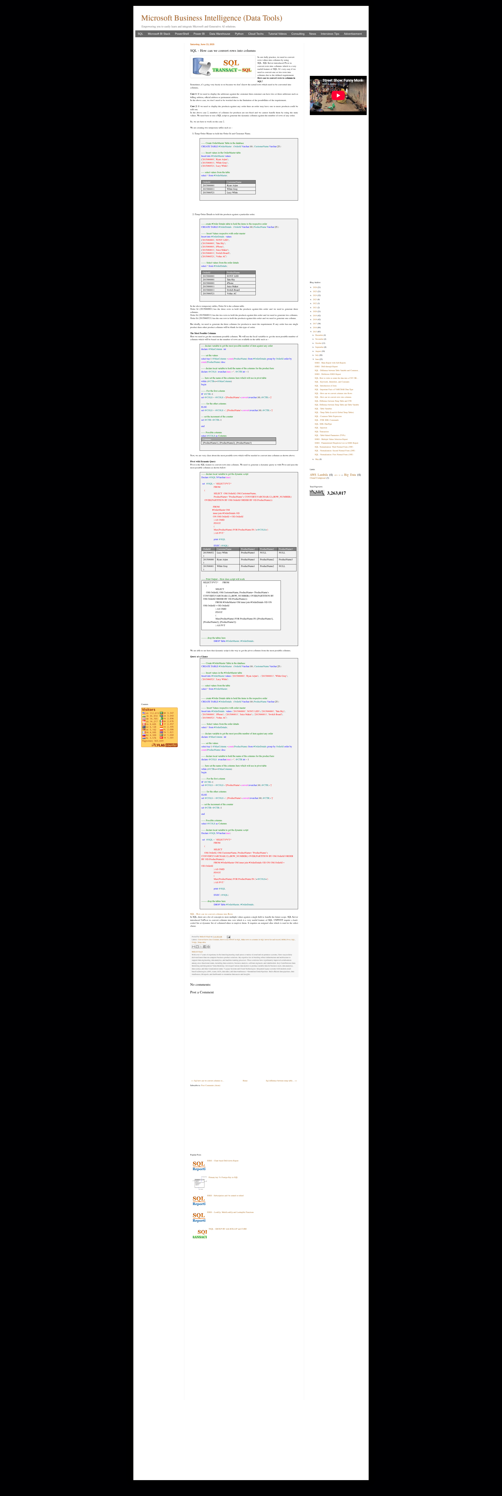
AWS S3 (337, 475)
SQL (140, 33)
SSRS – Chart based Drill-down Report (222, 1160)
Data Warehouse (219, 33)
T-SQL (194, 942)
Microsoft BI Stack (159, 33)
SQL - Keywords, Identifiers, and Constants (332, 381)
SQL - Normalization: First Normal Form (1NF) (334, 454)
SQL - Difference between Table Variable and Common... (337, 370)
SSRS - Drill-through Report (326, 366)
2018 (315, 319)
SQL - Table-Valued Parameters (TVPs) (330, 435)
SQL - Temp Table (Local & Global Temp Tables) (334, 412)
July (317, 355)
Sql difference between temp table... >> (281, 1080)
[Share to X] (201, 947)
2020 (315, 311)
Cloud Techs (256, 33)
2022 (315, 303)
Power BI (199, 33)
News (312, 33)
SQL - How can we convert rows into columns (333, 397)
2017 (315, 323)
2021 (315, 307)
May (317, 459)
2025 (315, 291)
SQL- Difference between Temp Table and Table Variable (337, 404)
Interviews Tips (330, 33)
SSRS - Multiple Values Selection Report (331, 439)
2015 (315, 331)
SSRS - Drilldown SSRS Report (328, 374)
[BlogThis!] (197, 947)
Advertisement (353, 33)
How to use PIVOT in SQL (230, 939)
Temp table (202, 942)
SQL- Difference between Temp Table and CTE (333, 401)
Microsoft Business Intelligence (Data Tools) (211, 17)
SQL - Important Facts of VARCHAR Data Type (334, 389)
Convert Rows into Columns (208, 939)
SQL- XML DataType (323, 423)
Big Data (350, 474)
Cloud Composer (318, 477)
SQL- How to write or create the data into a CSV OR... (336, 378)
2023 (315, 299)
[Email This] (194, 947)
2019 (315, 315)
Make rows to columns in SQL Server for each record (261, 939)
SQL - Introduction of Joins (326, 385)
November (319, 339)
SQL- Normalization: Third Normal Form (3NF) (334, 446)
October (318, 343)
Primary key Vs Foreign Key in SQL (223, 1177)
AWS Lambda (319, 474)
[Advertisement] (244, 1120)
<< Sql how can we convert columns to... (207, 1080)
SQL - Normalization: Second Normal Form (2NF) (335, 450)
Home (245, 1080)
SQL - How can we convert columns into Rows (211, 913)
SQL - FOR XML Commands (327, 420)
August (318, 351)
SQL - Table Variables (323, 408)
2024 (315, 295)
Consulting (298, 33)
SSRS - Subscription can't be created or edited (225, 1195)
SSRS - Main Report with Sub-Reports (330, 362)
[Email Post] (228, 937)
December (319, 335)
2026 (315, 287)
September (319, 347)
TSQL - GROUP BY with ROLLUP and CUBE (228, 1228)
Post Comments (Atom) (210, 1085)
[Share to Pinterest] (208, 947)
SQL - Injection (321, 427)
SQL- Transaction (322, 431)
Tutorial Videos (277, 33)
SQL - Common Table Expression (328, 416)
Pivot (288, 939)
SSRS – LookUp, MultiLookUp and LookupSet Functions (230, 1212)
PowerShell (182, 33)
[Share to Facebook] (205, 947)
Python (239, 33)
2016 (315, 327)
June (317, 359)
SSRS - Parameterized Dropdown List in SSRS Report (336, 442)
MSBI (283, 939)
